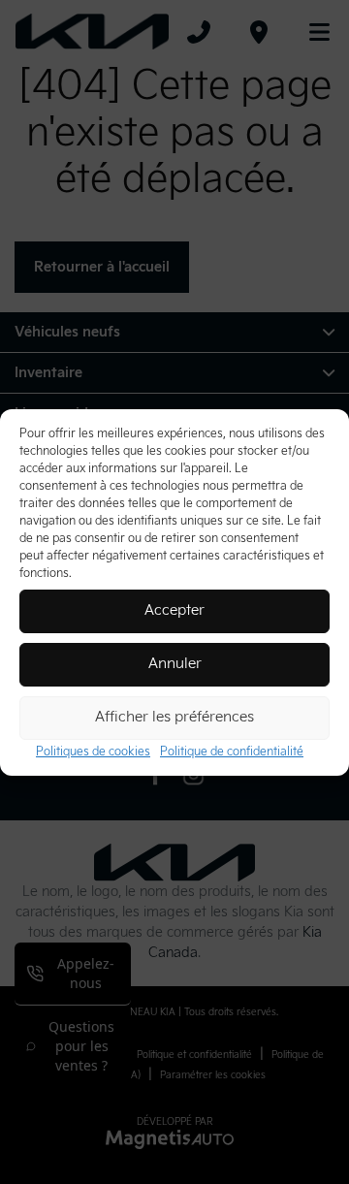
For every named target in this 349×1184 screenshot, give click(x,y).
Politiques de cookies (93, 752)
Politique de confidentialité (231, 752)
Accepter (174, 610)
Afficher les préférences (174, 717)
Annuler (175, 664)
